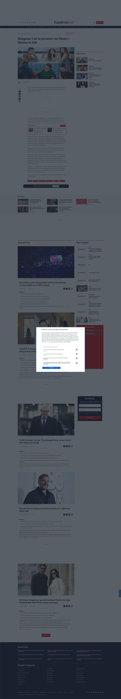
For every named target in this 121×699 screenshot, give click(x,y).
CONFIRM (51, 367)
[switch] (76, 349)
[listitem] (60, 346)
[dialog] (60, 349)
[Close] (82, 329)
